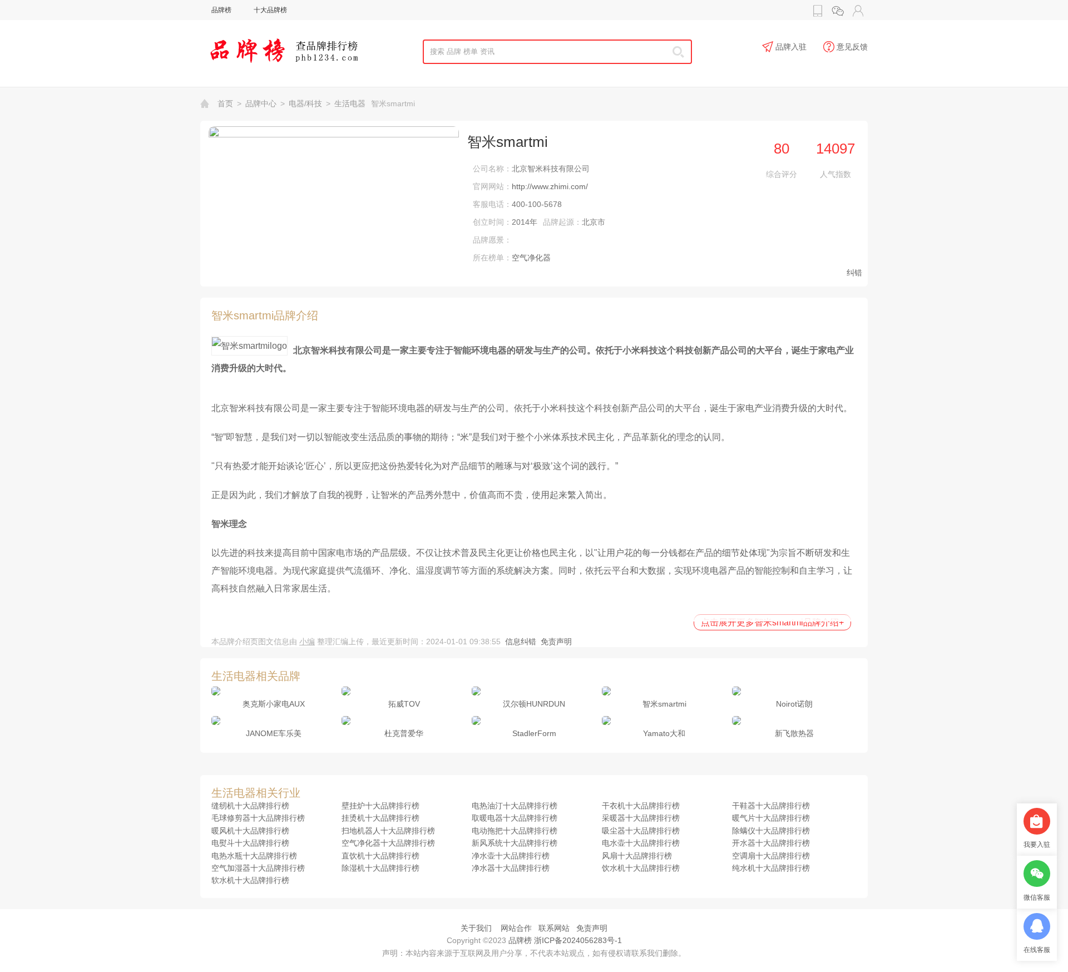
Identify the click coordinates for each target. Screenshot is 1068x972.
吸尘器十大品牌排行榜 (641, 830)
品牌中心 (260, 103)
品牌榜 (221, 10)
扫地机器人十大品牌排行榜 (388, 830)
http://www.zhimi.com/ (550, 186)
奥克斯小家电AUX (274, 703)
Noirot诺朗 (794, 703)
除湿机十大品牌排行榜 (380, 868)
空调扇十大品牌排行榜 (771, 855)
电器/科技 (305, 103)
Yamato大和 (664, 733)
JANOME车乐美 (273, 733)
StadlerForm (534, 733)
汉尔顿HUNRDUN (534, 703)
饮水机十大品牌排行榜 (641, 868)
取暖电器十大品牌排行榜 (514, 817)
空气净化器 (531, 257)
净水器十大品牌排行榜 (511, 868)
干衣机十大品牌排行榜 (641, 805)
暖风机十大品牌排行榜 (250, 830)
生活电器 (349, 103)
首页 (225, 103)
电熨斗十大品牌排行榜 (250, 842)
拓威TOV (404, 703)
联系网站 (554, 928)
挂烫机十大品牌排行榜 (380, 817)
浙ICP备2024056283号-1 (578, 940)
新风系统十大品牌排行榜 (514, 842)
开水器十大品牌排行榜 (771, 842)
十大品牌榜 (270, 10)
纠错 (854, 272)
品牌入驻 (791, 46)
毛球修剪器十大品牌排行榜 (258, 817)
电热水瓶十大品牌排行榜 (254, 855)
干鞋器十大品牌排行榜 (771, 805)
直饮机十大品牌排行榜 (380, 855)
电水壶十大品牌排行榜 (641, 842)
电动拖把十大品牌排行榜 (514, 830)
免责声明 (556, 641)
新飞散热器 (794, 733)
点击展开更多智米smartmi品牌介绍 (772, 622)
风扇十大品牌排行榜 (637, 855)
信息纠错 (520, 641)
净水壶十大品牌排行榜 (511, 855)
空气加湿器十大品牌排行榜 (258, 868)
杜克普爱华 (403, 733)
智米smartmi (664, 703)
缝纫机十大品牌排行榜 (250, 805)
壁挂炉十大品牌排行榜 (380, 805)
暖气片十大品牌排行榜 (771, 817)
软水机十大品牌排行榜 (250, 880)
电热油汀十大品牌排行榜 (514, 805)
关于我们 (476, 928)
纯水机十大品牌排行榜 (771, 868)
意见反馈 (852, 46)
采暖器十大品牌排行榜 (641, 817)
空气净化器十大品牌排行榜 (388, 842)
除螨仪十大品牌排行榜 (771, 830)
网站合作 (516, 928)
